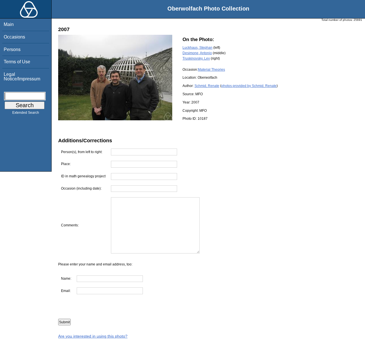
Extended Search (25, 112)
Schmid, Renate (206, 86)
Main (9, 24)
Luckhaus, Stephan (197, 48)
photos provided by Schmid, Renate (249, 86)
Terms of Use (17, 61)
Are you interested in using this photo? (92, 336)
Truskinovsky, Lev (196, 58)
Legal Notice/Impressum (22, 76)
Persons (12, 49)
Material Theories (211, 70)
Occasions (14, 36)
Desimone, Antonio (197, 53)
